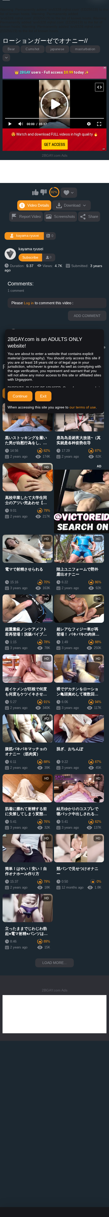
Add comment (87, 316)
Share (93, 216)
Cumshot (32, 49)
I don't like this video (43, 192)
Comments (20, 283)
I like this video (35, 192)
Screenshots (64, 216)
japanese (57, 49)
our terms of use (82, 407)
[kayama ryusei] (10, 254)
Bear (11, 49)
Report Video (30, 216)
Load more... (54, 963)
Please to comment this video (41, 303)
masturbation (85, 49)
